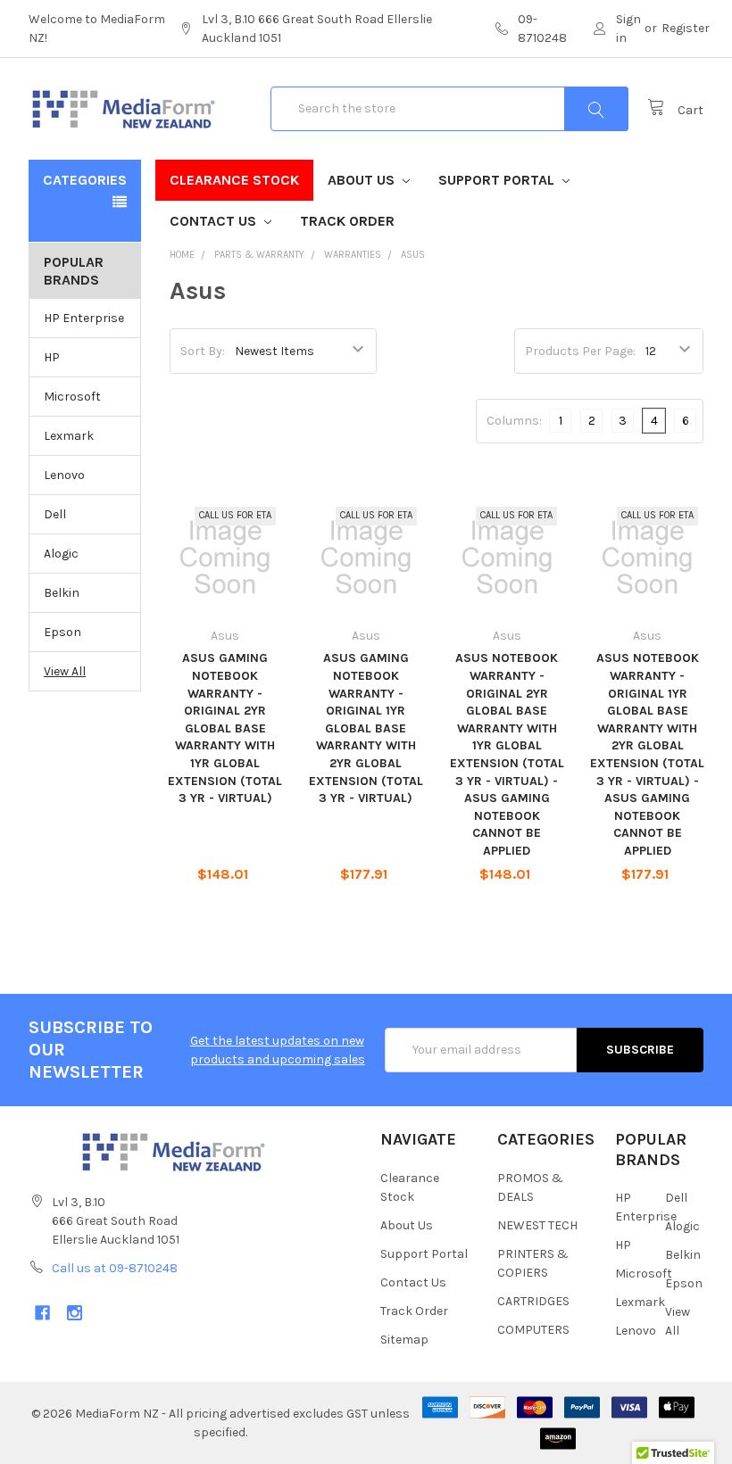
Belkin (61, 592)
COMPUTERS (533, 1329)
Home (182, 255)
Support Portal (498, 179)
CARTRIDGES (533, 1301)
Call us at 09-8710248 (115, 1268)
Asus (413, 255)
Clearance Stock (234, 179)
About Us (363, 179)
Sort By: (202, 351)
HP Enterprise (84, 318)
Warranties (352, 255)
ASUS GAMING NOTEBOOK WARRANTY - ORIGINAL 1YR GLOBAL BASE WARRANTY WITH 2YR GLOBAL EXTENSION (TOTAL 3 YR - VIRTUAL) (366, 728)
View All (65, 671)
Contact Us (215, 220)
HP (52, 357)
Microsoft (72, 396)
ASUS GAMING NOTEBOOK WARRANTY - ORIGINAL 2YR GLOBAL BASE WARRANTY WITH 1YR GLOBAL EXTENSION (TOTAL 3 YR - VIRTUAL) (225, 728)
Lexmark (69, 435)
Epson (62, 632)
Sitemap (404, 1339)
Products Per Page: (580, 351)
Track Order (347, 220)
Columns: (514, 420)
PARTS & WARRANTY (259, 255)
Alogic (61, 553)
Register (685, 28)
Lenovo (64, 475)
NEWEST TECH (537, 1225)
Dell (55, 514)
